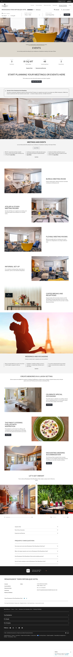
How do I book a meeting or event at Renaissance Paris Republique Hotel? (30, 561)
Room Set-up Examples (20, 530)
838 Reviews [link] (38, 9)
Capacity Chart (29, 68)
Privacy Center (33, 635)
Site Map (5, 636)
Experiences (55, 5)
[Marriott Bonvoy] (69, 1)
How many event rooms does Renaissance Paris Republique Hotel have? (30, 546)
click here (66, 654)
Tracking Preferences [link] (7, 635)
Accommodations (39, 5)
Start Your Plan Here (36, 81)
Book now (49, 463)
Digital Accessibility (50, 635)
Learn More (36, 147)
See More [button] (36, 156)
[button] (62, 1)
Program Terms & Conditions (25, 635)
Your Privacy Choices (42, 635)
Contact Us (49, 404)
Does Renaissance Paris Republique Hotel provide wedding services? (29, 556)
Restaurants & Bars (47, 5)
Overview (32, 5)
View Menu (8, 434)
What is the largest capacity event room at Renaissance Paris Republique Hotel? (31, 551)
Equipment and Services (41, 68)
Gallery (70, 5)
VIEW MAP (57, 9)
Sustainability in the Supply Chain (59, 635)
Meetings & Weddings (63, 5)
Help (14, 636)
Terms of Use (18, 635)
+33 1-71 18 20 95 (66, 9)
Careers (13, 635)
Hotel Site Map (10, 636)
